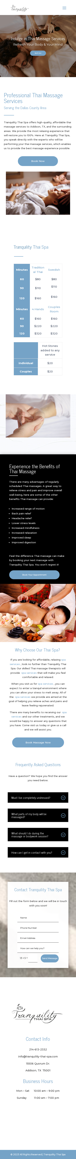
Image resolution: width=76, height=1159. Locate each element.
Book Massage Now (38, 742)
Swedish (54, 269)
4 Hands (38, 309)
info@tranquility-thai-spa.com (38, 1056)
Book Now (38, 53)
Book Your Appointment (34, 574)
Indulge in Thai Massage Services (38, 38)
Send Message (49, 958)
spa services (29, 672)
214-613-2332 (38, 1049)
